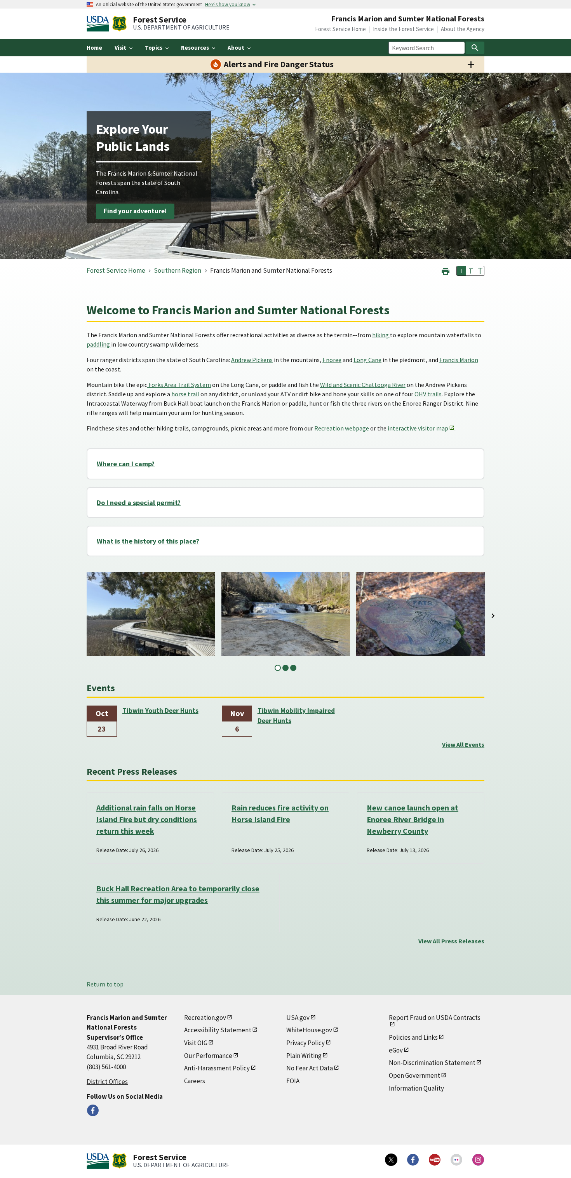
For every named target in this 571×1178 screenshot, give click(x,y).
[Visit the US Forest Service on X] (391, 1160)
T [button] (461, 271)
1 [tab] (278, 668)
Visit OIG (195, 1043)
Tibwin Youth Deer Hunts (160, 710)
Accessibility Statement (217, 1030)
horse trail (185, 394)
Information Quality (416, 1088)
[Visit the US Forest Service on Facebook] (413, 1160)
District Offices (107, 1081)
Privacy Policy (305, 1043)
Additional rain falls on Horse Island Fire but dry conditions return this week (146, 819)
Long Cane (367, 360)
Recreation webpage (341, 428)
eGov (396, 1050)
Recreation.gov (205, 1017)
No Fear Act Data (309, 1068)
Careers (194, 1081)
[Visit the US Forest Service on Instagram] (478, 1160)
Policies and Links (413, 1037)
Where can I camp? (126, 463)
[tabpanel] (151, 614)
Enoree (331, 360)
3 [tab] (293, 668)
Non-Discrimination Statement (432, 1062)
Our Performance (208, 1055)
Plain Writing (304, 1055)
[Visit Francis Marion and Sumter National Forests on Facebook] (93, 1110)
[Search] (475, 48)
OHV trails (428, 394)
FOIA (292, 1081)
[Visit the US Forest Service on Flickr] (456, 1160)
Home (94, 47)
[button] (445, 270)
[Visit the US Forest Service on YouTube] (434, 1160)
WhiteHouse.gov (309, 1030)
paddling (99, 344)
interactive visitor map (418, 428)
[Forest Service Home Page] (119, 23)
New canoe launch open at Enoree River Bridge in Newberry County (412, 819)
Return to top (105, 984)
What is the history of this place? (148, 541)
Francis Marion (458, 360)
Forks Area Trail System (179, 385)
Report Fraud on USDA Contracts (434, 1017)
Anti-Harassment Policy (217, 1068)
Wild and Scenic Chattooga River (363, 385)
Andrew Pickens (252, 360)
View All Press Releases (451, 941)
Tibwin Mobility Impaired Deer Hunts (296, 715)
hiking (381, 335)
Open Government (414, 1075)
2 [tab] (285, 668)
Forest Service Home (340, 28)
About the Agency (462, 28)
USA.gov (298, 1017)
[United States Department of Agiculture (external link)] (99, 23)
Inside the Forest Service (403, 28)
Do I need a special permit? (139, 502)
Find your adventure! (135, 211)
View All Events (463, 744)
